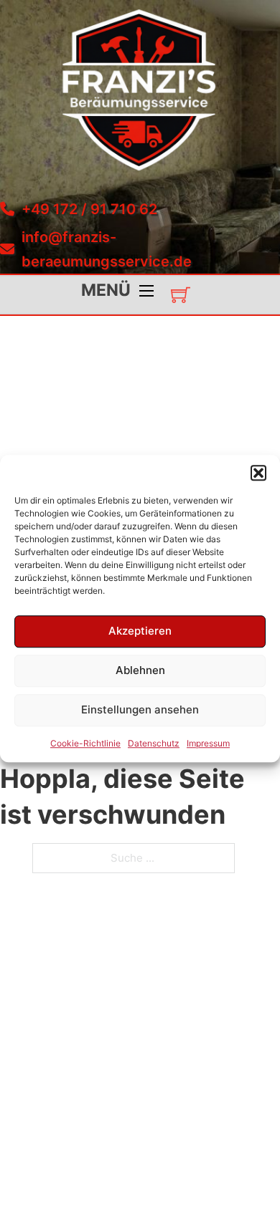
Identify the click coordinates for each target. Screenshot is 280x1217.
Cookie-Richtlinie (85, 743)
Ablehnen (140, 670)
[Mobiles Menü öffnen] (146, 291)
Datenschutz (153, 743)
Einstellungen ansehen (140, 709)
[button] (258, 473)
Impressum (208, 743)
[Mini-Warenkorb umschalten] (180, 294)
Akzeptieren (140, 631)
